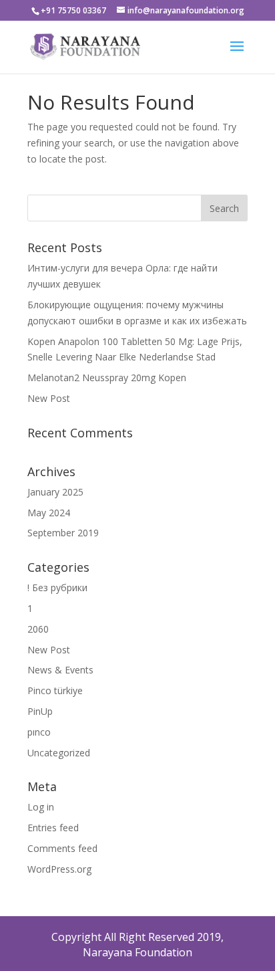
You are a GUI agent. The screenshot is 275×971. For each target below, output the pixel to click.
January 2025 (55, 492)
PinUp (40, 711)
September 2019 (63, 532)
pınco (39, 732)
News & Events (60, 669)
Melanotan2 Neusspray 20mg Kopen (106, 377)
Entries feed (53, 827)
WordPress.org (59, 869)
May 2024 (48, 512)
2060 (38, 629)
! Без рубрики (57, 587)
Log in (40, 806)
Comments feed (62, 848)
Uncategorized (58, 752)
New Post (48, 398)
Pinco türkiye (55, 690)
